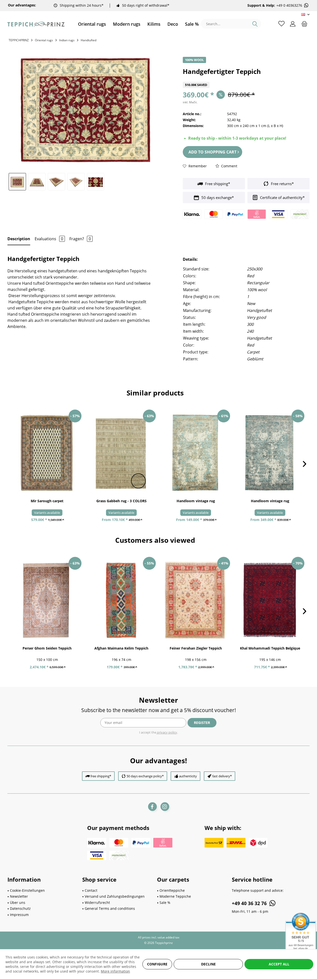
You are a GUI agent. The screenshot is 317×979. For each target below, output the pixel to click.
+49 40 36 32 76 (250, 903)
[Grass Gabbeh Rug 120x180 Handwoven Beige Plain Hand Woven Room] (121, 452)
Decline (208, 964)
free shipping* (100, 776)
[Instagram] (164, 806)
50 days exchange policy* (145, 776)
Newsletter (19, 896)
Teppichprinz (19, 40)
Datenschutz (20, 908)
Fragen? (80, 238)
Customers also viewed (155, 540)
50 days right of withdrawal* (145, 5)
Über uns (17, 902)
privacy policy (166, 732)
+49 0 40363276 (289, 5)
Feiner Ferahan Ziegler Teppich (196, 648)
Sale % (164, 902)
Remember (197, 166)
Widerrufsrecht (97, 902)
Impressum (19, 914)
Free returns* (282, 183)
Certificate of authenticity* (282, 197)
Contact (91, 890)
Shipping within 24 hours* (82, 5)
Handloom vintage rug (196, 501)
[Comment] (246, 79)
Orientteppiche (172, 890)
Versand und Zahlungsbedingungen (115, 896)
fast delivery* (222, 776)
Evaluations (49, 238)
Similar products (155, 392)
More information (115, 971)
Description (18, 238)
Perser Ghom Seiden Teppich (47, 648)
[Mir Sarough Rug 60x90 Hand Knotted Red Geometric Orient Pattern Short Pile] (47, 452)
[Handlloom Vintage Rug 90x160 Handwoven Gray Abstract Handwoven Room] (195, 452)
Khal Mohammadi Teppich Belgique (270, 648)
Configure (157, 964)
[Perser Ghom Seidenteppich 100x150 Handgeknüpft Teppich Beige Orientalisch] (47, 600)
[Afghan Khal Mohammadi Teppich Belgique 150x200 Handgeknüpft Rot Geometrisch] (270, 600)
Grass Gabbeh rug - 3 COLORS (121, 501)
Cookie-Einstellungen (27, 890)
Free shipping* (217, 183)
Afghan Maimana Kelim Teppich (121, 648)
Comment (228, 166)
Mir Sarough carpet (47, 501)
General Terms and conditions (110, 908)
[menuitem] (92, 24)
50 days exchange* (217, 197)
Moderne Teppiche (175, 896)
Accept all (279, 964)
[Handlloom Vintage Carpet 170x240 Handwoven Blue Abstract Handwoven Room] (270, 452)
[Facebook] (152, 806)
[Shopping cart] (304, 23)
